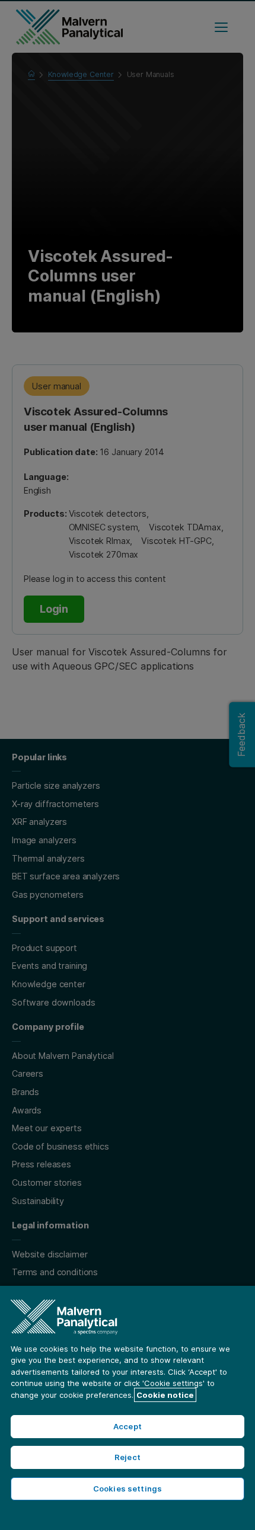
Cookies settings (127, 1488)
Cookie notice (165, 1395)
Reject (127, 1457)
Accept (127, 1426)
